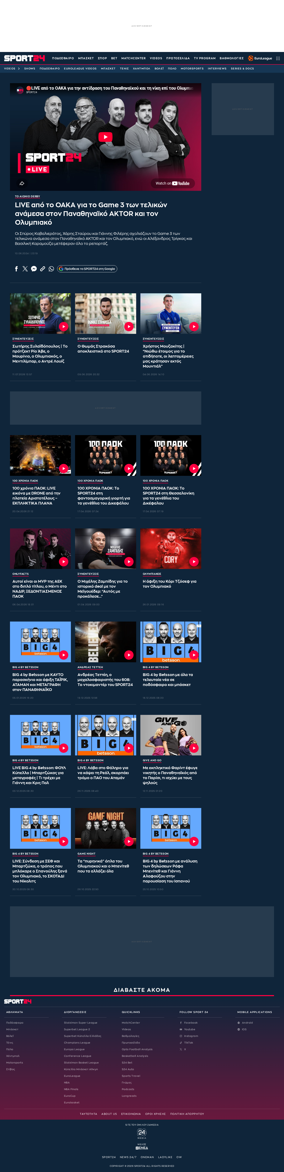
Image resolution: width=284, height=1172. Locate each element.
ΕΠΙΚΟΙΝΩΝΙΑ (131, 1114)
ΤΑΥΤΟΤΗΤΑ (88, 1114)
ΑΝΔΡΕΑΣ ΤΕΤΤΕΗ (90, 667)
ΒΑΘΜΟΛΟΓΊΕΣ (232, 58)
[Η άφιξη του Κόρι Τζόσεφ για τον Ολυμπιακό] (170, 548)
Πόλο (172, 68)
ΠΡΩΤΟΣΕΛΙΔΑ (178, 58)
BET (114, 58)
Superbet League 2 (77, 1029)
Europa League (74, 1049)
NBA (67, 1082)
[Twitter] (25, 269)
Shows (30, 68)
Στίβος (10, 1069)
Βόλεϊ (159, 68)
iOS (244, 1029)
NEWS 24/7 (128, 1157)
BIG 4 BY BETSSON (25, 667)
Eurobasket (72, 1102)
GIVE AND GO (152, 760)
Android (247, 1022)
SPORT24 (109, 1157)
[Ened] (142, 1148)
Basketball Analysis (135, 1056)
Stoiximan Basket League (81, 1062)
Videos (10, 68)
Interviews (217, 68)
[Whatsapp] (51, 269)
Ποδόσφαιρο (63, 58)
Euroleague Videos (80, 68)
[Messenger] (34, 269)
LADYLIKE (165, 1157)
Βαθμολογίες (130, 1036)
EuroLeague (72, 1076)
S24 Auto (128, 1069)
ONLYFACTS (20, 574)
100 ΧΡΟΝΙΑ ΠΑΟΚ (25, 481)
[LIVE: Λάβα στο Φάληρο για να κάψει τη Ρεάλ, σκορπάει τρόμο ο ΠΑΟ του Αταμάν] (105, 735)
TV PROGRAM (205, 58)
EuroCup (69, 1096)
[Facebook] (16, 269)
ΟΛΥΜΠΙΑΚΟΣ (152, 574)
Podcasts (128, 1089)
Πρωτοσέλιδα (131, 1042)
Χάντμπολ (142, 68)
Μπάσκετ (86, 58)
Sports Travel (131, 1076)
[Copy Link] (43, 269)
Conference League (77, 1056)
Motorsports (192, 68)
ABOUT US (109, 1114)
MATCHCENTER (133, 58)
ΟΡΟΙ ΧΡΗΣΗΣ (155, 1114)
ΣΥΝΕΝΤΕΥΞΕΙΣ (23, 339)
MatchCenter (131, 1022)
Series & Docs (242, 68)
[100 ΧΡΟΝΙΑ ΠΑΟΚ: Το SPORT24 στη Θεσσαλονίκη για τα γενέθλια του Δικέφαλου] (170, 455)
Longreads (129, 1096)
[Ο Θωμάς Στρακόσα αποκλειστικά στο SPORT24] (105, 313)
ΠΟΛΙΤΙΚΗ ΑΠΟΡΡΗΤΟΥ (187, 1114)
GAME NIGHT (86, 853)
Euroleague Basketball (259, 58)
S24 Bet (127, 1062)
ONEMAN (147, 1157)
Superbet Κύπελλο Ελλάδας (82, 1036)
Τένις (124, 68)
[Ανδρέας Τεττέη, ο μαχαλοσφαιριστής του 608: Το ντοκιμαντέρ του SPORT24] (105, 642)
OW (179, 1157)
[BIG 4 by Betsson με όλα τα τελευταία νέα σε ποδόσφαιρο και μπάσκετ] (170, 642)
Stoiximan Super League (81, 1022)
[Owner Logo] (141, 1133)
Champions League (77, 1042)
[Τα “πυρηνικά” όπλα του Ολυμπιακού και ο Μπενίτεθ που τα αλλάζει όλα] (105, 828)
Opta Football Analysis (137, 1049)
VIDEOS (156, 58)
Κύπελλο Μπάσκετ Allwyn (81, 1069)
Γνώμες (127, 1082)
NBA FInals (71, 1089)
